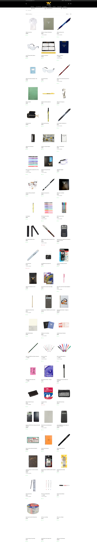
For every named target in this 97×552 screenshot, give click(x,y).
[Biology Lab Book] (33, 93)
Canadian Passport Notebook (61, 333)
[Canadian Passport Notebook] (64, 325)
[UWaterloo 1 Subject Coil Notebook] (48, 24)
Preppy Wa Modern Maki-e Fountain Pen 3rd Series (47, 240)
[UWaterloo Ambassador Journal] (33, 278)
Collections (32, 6)
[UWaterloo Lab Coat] (33, 24)
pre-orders (30, 0)
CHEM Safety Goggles (60, 169)
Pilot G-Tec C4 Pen (44, 356)
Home (26, 10)
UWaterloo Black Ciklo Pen (61, 448)
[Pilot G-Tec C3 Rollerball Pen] (48, 485)
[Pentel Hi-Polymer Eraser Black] (33, 530)
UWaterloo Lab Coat (29, 32)
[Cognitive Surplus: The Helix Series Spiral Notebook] (33, 461)
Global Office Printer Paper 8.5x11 (46, 538)
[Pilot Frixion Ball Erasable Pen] (64, 348)
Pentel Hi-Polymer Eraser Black (30, 538)
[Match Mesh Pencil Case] (64, 393)
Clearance (64, 6)
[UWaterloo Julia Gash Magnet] (48, 138)
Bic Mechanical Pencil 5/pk (61, 469)
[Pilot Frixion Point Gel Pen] (48, 208)
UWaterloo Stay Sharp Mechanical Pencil (63, 78)
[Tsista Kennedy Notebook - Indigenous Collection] (64, 301)
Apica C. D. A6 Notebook (60, 146)
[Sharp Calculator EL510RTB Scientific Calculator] (48, 461)
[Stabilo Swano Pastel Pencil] (33, 301)
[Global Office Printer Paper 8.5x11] (48, 530)
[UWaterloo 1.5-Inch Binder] (48, 325)
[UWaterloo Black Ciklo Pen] (64, 440)
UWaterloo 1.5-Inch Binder (45, 333)
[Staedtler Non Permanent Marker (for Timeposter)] (64, 371)
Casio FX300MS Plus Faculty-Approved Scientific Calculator (63, 425)
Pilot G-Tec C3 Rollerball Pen (45, 493)
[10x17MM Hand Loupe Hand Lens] (48, 255)
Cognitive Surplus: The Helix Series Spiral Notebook (32, 470)
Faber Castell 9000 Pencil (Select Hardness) (32, 356)
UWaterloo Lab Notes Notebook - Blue (31, 78)
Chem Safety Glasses (44, 78)
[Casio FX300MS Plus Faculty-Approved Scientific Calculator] (64, 417)
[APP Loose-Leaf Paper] (48, 508)
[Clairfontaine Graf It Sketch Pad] (33, 371)
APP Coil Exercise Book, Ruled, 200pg (46, 286)
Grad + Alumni (59, 6)
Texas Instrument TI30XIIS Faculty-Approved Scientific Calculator (63, 240)
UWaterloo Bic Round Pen (45, 123)
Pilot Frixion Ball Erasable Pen (61, 356)
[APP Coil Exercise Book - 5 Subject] (48, 371)
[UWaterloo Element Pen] (64, 24)
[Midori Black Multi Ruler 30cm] (33, 231)
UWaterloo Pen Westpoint (29, 146)
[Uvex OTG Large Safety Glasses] (33, 47)
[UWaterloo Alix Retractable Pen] (48, 93)
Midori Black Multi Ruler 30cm (30, 239)
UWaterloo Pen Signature (60, 101)
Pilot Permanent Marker (60, 216)
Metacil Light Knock (29, 493)
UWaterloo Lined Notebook (61, 538)
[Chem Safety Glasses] (48, 70)
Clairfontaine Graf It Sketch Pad (30, 379)
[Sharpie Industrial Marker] (64, 485)
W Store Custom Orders (68, 0)
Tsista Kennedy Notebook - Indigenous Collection (62, 310)
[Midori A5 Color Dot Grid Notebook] (48, 417)
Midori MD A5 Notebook (29, 333)
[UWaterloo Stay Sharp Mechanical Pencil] (64, 70)
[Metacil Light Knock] (33, 485)
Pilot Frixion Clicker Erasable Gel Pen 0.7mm (32, 169)
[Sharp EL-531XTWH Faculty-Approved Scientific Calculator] (33, 417)
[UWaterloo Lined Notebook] (64, 530)
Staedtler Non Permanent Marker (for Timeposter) (62, 380)
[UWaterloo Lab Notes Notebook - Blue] (33, 70)
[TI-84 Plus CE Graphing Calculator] (64, 255)
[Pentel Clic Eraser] (33, 255)
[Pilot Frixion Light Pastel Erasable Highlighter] (64, 278)
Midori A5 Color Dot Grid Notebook (46, 425)
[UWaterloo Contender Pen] (48, 184)
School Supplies (44, 6)
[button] (71, 3)
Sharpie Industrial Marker (60, 493)
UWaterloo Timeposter (44, 55)
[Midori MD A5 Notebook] (33, 325)
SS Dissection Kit (28, 123)
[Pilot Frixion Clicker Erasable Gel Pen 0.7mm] (33, 161)
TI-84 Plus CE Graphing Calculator (62, 263)
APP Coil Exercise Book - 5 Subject (46, 379)
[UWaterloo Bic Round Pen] (48, 115)
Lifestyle (54, 6)
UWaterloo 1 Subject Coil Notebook (46, 32)
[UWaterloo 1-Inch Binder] (64, 184)
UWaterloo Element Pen (60, 32)
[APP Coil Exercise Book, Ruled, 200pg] (48, 278)
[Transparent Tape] (48, 393)
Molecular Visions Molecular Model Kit (31, 448)
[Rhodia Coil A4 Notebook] (48, 440)
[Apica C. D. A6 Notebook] (64, 138)
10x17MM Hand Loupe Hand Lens (46, 263)
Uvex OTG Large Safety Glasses (30, 55)
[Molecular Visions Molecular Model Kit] (33, 440)
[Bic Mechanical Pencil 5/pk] (64, 461)
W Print (63, 0)
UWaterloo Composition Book (45, 169)
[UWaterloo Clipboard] (64, 47)
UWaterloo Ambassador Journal (30, 286)
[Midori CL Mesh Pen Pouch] (33, 393)
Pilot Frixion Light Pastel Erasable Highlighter (63, 286)
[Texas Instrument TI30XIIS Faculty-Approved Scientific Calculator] (64, 231)
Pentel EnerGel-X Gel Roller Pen (61, 123)
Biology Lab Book (28, 101)
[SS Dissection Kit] (33, 115)
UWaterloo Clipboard (60, 55)
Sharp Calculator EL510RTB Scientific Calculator (48, 469)
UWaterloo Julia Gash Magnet (45, 146)
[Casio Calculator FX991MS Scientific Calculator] (48, 301)
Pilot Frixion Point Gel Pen (45, 216)
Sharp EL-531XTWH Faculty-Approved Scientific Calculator (33, 425)
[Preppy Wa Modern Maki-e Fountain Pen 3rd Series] (48, 231)
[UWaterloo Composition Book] (48, 161)
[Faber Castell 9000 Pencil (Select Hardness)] (33, 348)
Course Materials (38, 6)
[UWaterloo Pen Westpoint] (33, 138)
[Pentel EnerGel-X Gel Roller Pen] (64, 115)
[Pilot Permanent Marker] (64, 208)
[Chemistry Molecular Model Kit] (33, 184)
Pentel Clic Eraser (28, 263)
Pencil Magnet (28, 216)
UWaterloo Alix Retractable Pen (46, 101)
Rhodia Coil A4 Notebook (45, 448)
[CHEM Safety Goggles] (64, 161)
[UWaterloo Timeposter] (48, 47)
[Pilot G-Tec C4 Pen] (48, 348)
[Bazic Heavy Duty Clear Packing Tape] (33, 508)
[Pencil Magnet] (33, 208)
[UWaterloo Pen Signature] (64, 93)
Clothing (49, 6)
